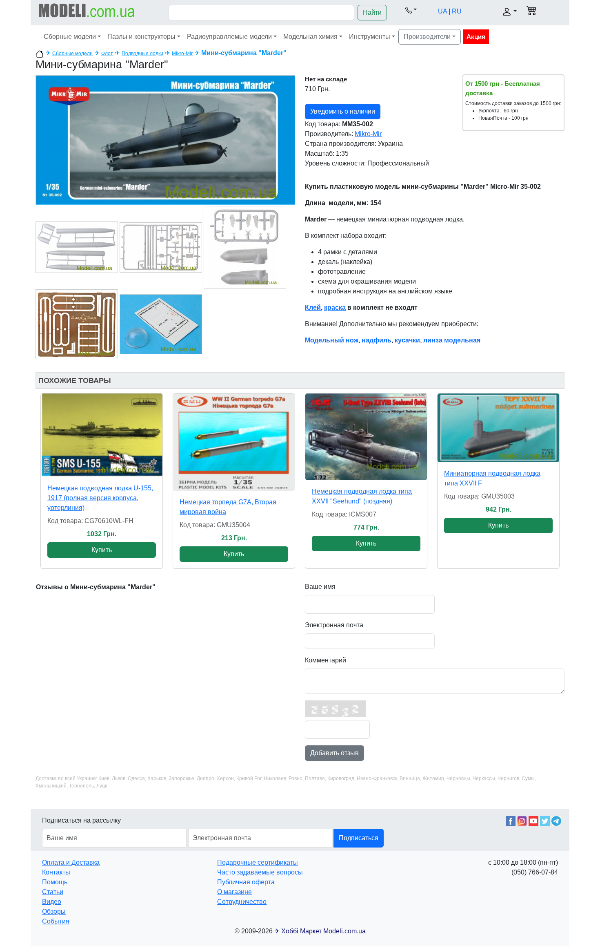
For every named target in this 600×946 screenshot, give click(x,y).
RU (457, 11)
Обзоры (54, 911)
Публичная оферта (246, 882)
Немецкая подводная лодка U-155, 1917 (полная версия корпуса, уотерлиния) (100, 498)
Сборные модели (70, 36)
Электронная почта (334, 625)
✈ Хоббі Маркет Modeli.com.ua (320, 931)
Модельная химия (310, 36)
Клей (313, 307)
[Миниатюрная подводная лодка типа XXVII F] (498, 428)
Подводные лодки (142, 53)
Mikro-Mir (182, 53)
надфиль (376, 340)
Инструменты (369, 36)
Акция (476, 36)
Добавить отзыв (334, 752)
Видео (51, 901)
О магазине (234, 891)
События (55, 921)
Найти (372, 12)
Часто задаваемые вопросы (260, 872)
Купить (101, 549)
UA (442, 11)
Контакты (56, 872)
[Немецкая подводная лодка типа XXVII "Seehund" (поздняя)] (366, 437)
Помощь (54, 882)
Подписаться (358, 837)
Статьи (52, 891)
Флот (107, 53)
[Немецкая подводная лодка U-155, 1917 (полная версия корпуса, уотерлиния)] (101, 435)
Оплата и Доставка (71, 862)
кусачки (407, 340)
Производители (427, 36)
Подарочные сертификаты (257, 862)
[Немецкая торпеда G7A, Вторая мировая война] (234, 442)
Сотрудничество (242, 901)
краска (335, 307)
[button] (410, 10)
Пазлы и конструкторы (141, 36)
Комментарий (325, 660)
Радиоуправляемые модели (229, 36)
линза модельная (451, 340)
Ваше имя (320, 586)
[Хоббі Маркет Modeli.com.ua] (87, 10)
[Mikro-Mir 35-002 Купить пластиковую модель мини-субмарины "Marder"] (165, 139)
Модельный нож (331, 340)
